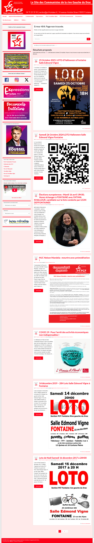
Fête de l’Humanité (8, 168)
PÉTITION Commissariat (66, 16)
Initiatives (63, 139)
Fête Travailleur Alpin (51, 16)
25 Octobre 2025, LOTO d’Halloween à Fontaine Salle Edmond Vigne (62, 61)
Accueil (4, 16)
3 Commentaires (87, 188)
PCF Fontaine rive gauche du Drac (40, 64)
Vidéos (24, 20)
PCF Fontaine (37, 262)
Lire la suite (38, 89)
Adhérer (16, 20)
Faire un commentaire (86, 251)
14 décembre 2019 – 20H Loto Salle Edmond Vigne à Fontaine (64, 384)
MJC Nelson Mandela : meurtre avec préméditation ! (64, 259)
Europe (53, 204)
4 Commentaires (87, 128)
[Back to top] (91, 534)
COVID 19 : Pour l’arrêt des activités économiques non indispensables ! (63, 333)
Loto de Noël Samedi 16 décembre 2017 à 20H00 (63, 457)
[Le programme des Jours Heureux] (17, 140)
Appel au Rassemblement (16, 16)
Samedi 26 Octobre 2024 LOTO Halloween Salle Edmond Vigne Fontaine (62, 136)
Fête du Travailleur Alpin (9, 173)
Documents (78, 16)
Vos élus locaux (7, 20)
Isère (66, 139)
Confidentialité (30, 16)
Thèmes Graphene (18, 541)
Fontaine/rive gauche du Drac (56, 64)
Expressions (39, 16)
